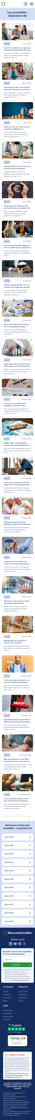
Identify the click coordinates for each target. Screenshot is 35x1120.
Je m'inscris (16, 965)
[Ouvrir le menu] (31, 4)
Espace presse (22, 997)
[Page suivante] (29, 816)
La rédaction (6, 994)
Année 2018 (9, 896)
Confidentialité (7, 1013)
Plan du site (6, 1019)
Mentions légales (8, 1010)
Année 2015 (9, 921)
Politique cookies (8, 1016)
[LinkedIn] (10, 943)
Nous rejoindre (7, 997)
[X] (24, 943)
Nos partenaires (23, 994)
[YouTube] (15, 943)
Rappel (5, 1000)
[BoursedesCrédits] (17, 933)
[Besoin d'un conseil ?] (25, 4)
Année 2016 (9, 913)
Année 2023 (9, 854)
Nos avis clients (22, 991)
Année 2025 (9, 845)
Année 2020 (9, 879)
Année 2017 (9, 904)
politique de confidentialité (21, 980)
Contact (20, 1000)
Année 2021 (9, 871)
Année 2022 (9, 862)
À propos (5, 991)
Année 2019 (9, 887)
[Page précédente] (6, 816)
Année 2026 (9, 837)
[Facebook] (19, 943)
